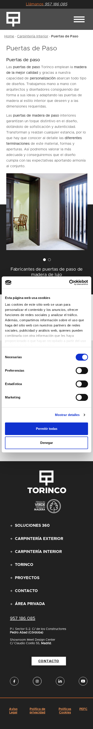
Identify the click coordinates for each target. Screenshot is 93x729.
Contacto (26, 591)
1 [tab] (44, 259)
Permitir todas (46, 428)
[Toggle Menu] (79, 19)
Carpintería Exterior (39, 539)
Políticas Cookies (65, 711)
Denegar (46, 443)
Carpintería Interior (32, 36)
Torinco (24, 565)
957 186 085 (46, 4)
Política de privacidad (37, 711)
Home (9, 36)
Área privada (30, 604)
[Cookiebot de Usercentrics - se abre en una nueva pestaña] (69, 282)
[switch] (82, 370)
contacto (48, 661)
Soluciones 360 (32, 526)
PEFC (83, 709)
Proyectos (27, 578)
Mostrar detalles (67, 415)
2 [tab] (49, 259)
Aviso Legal (13, 711)
